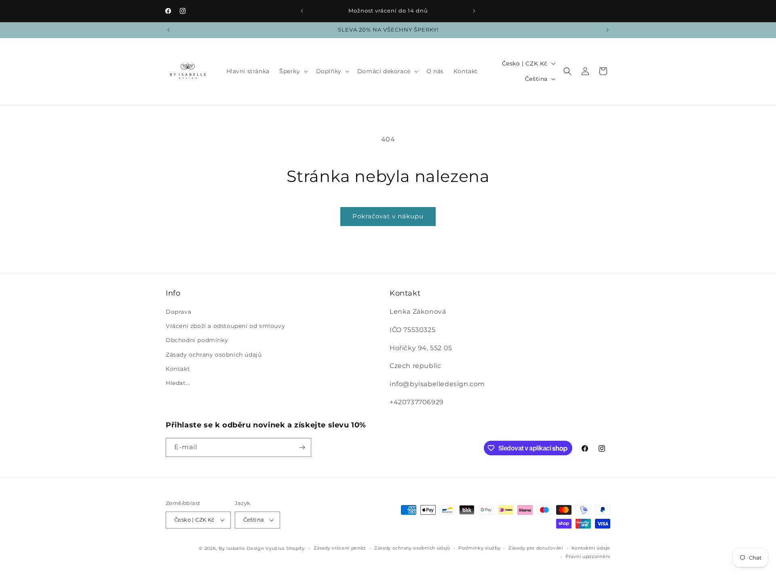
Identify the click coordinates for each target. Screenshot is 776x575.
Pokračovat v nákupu (388, 216)
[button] (292, 71)
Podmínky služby (479, 548)
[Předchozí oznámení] (302, 11)
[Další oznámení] (474, 11)
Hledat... (178, 383)
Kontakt (178, 368)
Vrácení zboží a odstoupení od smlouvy (225, 326)
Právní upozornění (587, 556)
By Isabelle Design (241, 548)
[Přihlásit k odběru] (302, 447)
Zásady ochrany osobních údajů (213, 354)
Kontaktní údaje (591, 548)
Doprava (178, 311)
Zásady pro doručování (535, 548)
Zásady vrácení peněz (340, 548)
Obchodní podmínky (197, 340)
